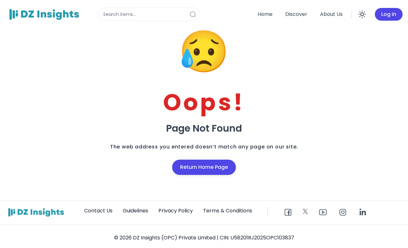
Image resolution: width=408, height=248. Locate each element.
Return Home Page (204, 167)
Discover (296, 14)
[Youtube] (323, 212)
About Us (331, 14)
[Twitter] (305, 211)
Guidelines (135, 210)
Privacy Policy (175, 210)
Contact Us (98, 210)
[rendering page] (45, 14)
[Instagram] (342, 212)
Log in (388, 14)
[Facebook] (288, 212)
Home (265, 14)
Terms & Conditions (227, 210)
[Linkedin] (362, 212)
